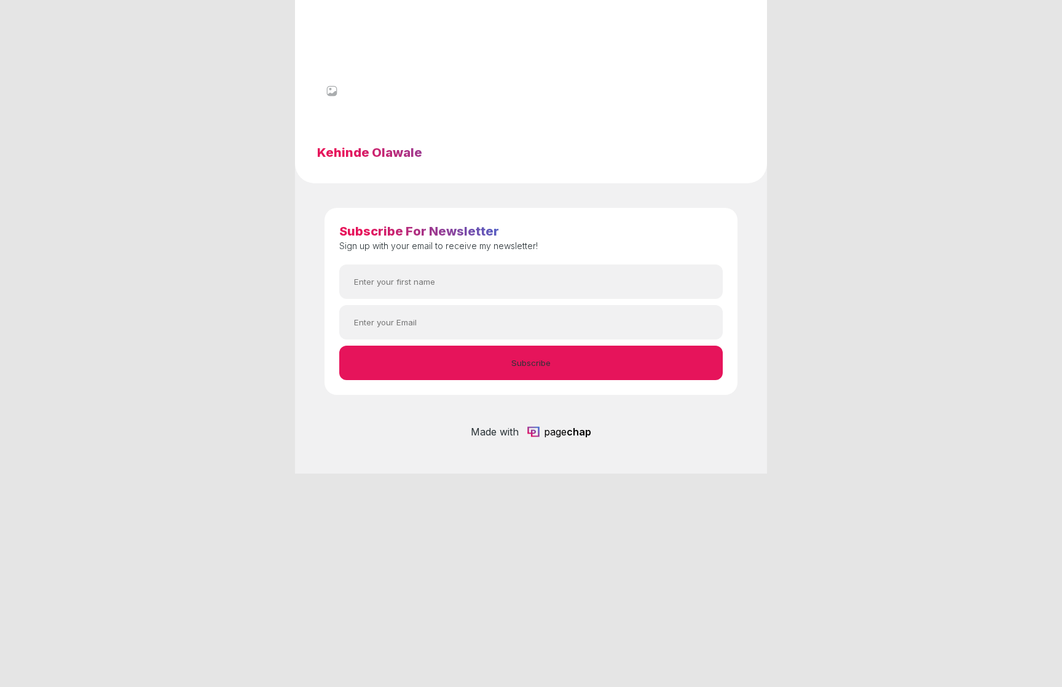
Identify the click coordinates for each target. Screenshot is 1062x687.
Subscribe (531, 363)
